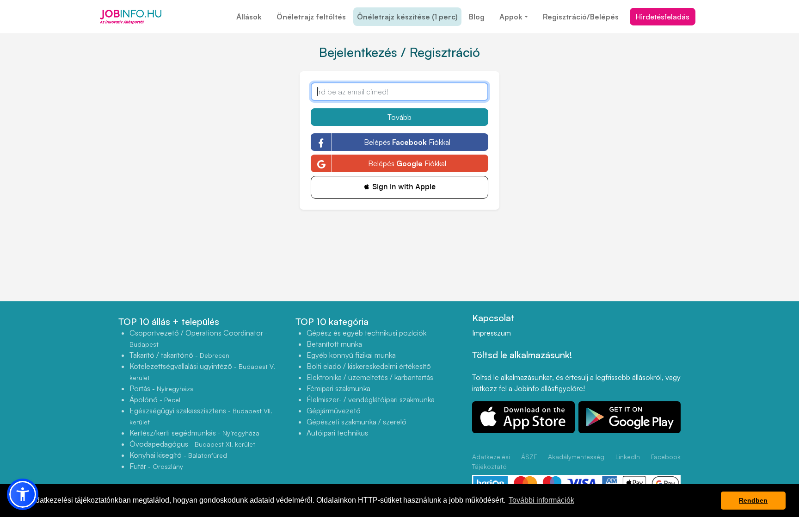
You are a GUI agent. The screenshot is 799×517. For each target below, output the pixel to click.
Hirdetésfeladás (662, 16)
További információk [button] (541, 500)
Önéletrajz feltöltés (311, 16)
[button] (22, 494)
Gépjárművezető (334, 410)
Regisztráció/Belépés (581, 16)
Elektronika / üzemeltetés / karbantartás (370, 377)
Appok (510, 16)
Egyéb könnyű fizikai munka (351, 355)
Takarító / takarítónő (179, 355)
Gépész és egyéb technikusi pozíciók (366, 332)
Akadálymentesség (576, 457)
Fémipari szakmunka (338, 388)
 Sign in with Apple (399, 186)
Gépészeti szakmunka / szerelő (356, 421)
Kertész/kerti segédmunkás (194, 432)
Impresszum (491, 332)
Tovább (399, 117)
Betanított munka (334, 344)
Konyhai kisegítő (178, 455)
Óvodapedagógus (192, 443)
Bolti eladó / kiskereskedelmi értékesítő (369, 366)
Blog (477, 16)
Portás (161, 388)
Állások (249, 16)
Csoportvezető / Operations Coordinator (198, 338)
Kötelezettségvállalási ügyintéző (202, 371)
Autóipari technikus (337, 432)
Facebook (666, 457)
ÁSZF (529, 457)
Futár (156, 466)
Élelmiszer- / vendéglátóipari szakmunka (371, 399)
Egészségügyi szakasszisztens (200, 416)
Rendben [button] (753, 500)
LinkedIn (627, 457)
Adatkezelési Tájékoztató (491, 461)
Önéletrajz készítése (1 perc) (407, 16)
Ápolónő (154, 399)
